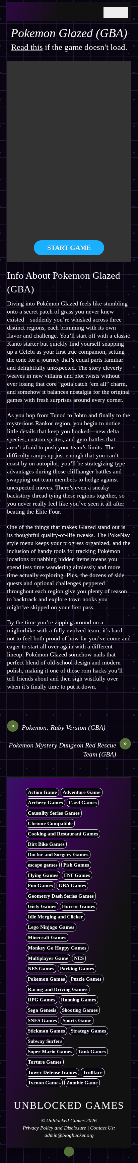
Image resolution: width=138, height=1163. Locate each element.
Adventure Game (81, 792)
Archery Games (45, 802)
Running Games (78, 999)
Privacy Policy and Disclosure (54, 1128)
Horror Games (78, 906)
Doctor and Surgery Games (58, 854)
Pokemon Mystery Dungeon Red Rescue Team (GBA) (68, 749)
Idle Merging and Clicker (55, 916)
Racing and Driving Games (57, 989)
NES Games (41, 968)
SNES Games (42, 1020)
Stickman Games (46, 1031)
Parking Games (77, 968)
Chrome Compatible (50, 823)
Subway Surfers (45, 1041)
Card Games (83, 802)
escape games (43, 865)
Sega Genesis (42, 1010)
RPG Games (41, 999)
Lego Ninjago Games (51, 927)
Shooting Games (80, 1010)
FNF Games (77, 875)
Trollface (92, 1072)
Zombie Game (82, 1082)
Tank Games (92, 1051)
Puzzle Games (86, 979)
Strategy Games (88, 1031)
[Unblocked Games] (53, 14)
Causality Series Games (54, 813)
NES (79, 958)
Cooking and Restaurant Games (63, 833)
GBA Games (72, 885)
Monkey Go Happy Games (57, 948)
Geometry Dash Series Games (61, 896)
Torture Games (45, 1062)
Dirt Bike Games (46, 844)
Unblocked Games (65, 1120)
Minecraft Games (47, 937)
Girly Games (42, 906)
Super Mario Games (50, 1051)
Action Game (42, 792)
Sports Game (77, 1020)
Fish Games (76, 865)
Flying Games (43, 875)
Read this (27, 47)
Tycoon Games (44, 1082)
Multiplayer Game (48, 958)
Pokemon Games (46, 979)
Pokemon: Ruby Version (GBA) (58, 727)
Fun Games (40, 885)
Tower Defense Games (52, 1072)
